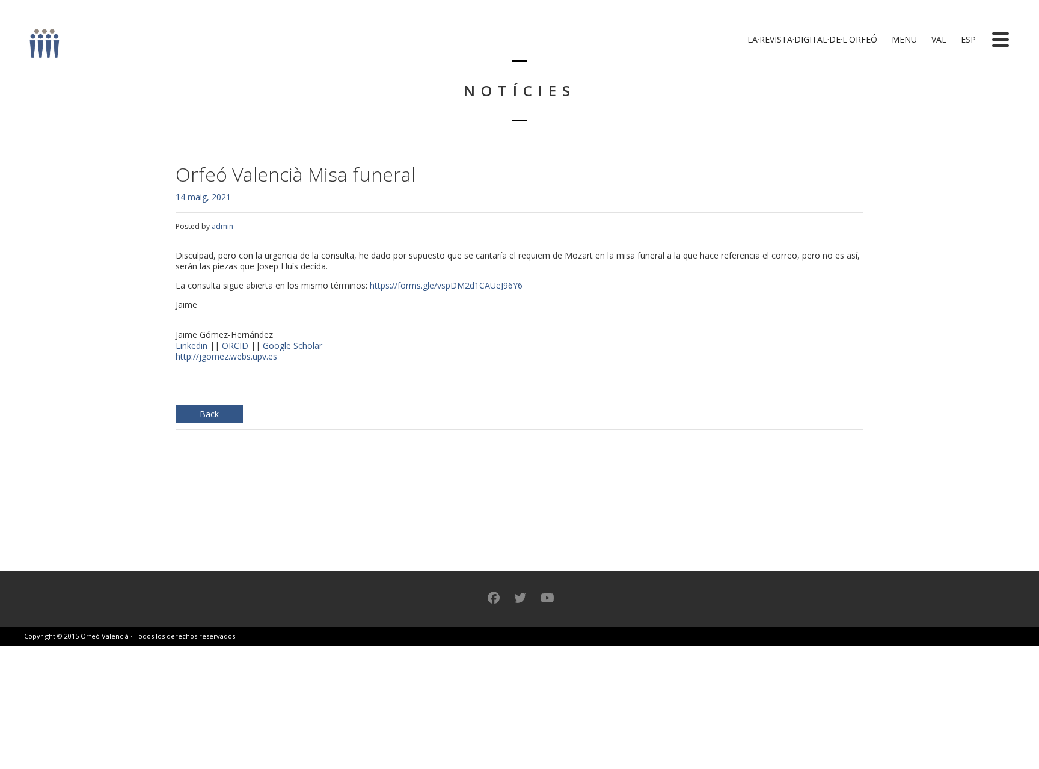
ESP (967, 39)
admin (222, 226)
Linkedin (191, 345)
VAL (937, 39)
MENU (903, 39)
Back (209, 414)
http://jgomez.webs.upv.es (226, 356)
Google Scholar (292, 345)
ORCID (235, 345)
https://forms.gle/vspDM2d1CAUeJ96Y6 (446, 285)
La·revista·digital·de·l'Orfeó (811, 39)
